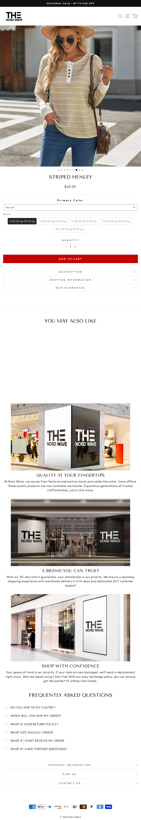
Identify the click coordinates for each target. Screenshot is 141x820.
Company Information (69, 764)
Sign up (70, 774)
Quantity (70, 240)
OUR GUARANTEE (70, 287)
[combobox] (71, 207)
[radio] (22, 221)
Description (70, 271)
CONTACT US (70, 783)
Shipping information (71, 279)
